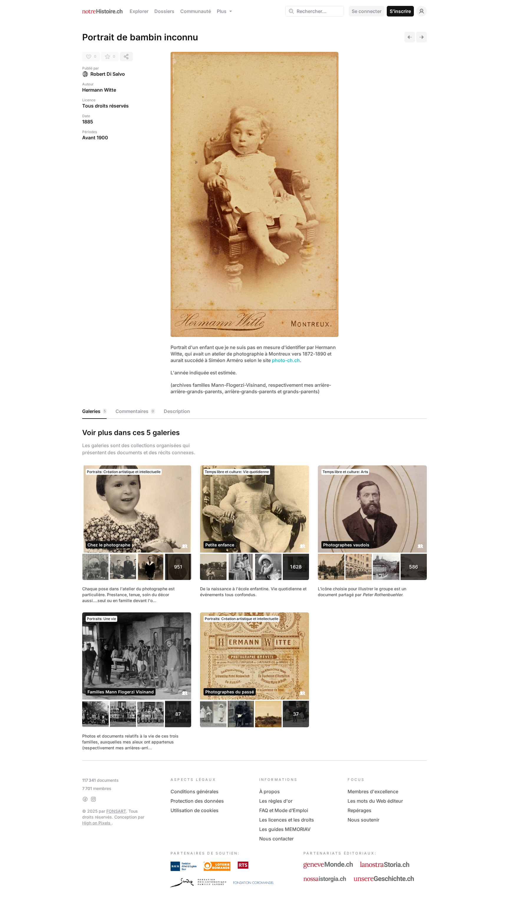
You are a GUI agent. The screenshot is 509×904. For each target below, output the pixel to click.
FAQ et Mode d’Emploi (283, 810)
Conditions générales (195, 791)
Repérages (359, 810)
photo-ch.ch (286, 360)
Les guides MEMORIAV (284, 829)
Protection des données (197, 801)
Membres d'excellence (373, 791)
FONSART (116, 811)
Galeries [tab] (94, 411)
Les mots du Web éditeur (375, 801)
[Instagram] (93, 799)
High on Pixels (97, 822)
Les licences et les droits (286, 820)
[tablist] (254, 411)
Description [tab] (177, 411)
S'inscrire (400, 11)
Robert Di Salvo (107, 74)
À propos (269, 791)
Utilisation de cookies (195, 810)
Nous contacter (276, 839)
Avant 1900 (95, 138)
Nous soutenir (363, 820)
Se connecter (366, 11)
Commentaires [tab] (134, 411)
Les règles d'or (275, 801)
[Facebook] (85, 799)
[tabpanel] (254, 588)
